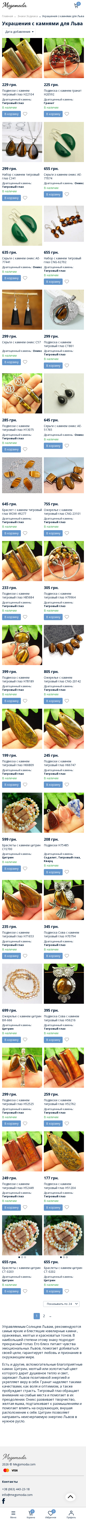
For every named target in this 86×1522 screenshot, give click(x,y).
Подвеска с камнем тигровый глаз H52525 (18, 1102)
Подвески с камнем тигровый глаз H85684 (18, 595)
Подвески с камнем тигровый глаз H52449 (18, 1186)
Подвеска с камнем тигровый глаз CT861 (59, 344)
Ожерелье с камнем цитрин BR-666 (21, 1018)
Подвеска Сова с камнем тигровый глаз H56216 (61, 1018)
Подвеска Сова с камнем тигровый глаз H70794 (61, 934)
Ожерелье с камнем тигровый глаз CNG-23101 (62, 512)
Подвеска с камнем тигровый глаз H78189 (18, 679)
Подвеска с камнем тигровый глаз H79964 (60, 595)
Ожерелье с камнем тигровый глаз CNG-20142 (62, 679)
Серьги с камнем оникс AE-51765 (63, 428)
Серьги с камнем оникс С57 (21, 342)
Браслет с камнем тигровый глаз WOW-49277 (22, 512)
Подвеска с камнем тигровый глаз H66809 (18, 763)
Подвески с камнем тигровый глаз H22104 (18, 92)
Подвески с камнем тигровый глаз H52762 (60, 1102)
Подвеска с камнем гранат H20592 (63, 92)
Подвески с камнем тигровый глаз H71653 (18, 934)
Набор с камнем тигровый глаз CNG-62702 (62, 260)
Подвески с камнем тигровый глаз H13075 (18, 428)
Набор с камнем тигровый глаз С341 (20, 176)
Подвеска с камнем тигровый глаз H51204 (60, 1186)
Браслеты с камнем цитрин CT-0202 (63, 1270)
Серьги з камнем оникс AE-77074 (63, 176)
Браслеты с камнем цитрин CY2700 (21, 847)
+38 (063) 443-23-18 (16, 1489)
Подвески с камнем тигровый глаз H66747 (60, 763)
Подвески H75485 (56, 845)
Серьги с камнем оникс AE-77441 (21, 260)
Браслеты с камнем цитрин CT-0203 (21, 1270)
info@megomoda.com (17, 1495)
